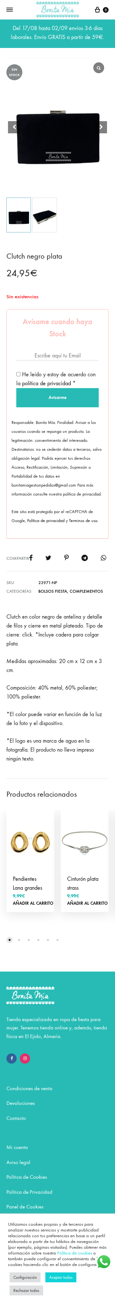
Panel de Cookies (24, 1207)
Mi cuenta (17, 1147)
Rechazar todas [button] (26, 1290)
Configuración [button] (25, 1277)
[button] (101, 127)
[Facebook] (11, 1058)
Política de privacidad (46, 520)
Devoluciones (20, 1103)
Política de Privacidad (29, 1192)
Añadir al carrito (33, 903)
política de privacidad (46, 383)
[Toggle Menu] (9, 9)
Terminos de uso (83, 520)
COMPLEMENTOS (86, 591)
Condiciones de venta (29, 1088)
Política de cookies (74, 1253)
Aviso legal (18, 1162)
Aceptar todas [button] (61, 1277)
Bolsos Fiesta (52, 591)
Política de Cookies (26, 1177)
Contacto (16, 1118)
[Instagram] (25, 1058)
